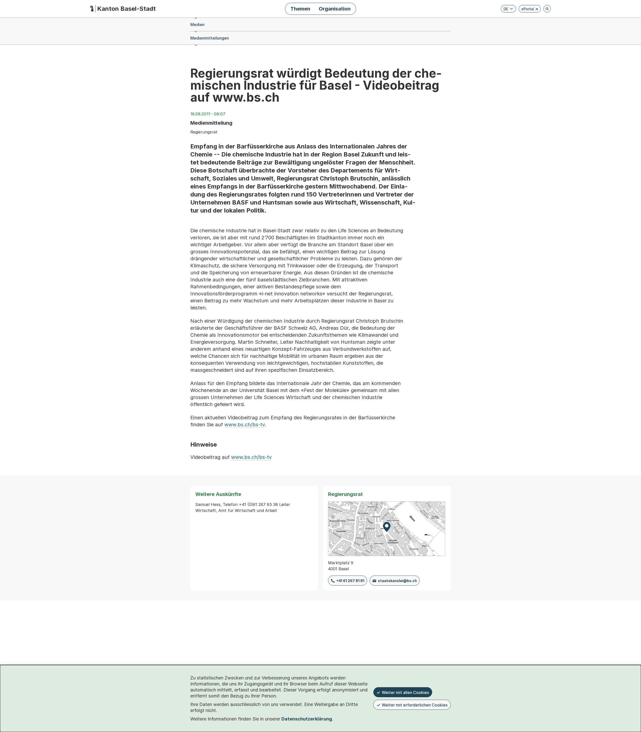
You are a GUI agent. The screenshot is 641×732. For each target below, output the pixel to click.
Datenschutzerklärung (306, 718)
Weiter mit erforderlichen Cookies (414, 704)
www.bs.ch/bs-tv (244, 425)
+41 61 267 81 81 (350, 581)
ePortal (530, 10)
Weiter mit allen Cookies (405, 692)
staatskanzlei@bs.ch (397, 581)
